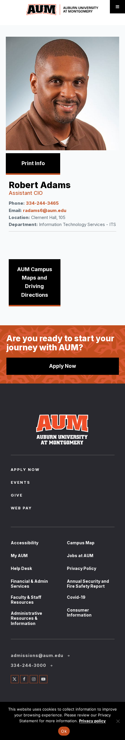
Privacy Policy (81, 568)
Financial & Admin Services (29, 584)
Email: (15, 210)
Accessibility (24, 542)
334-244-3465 (42, 203)
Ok (64, 731)
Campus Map (80, 542)
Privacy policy (92, 720)
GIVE (17, 495)
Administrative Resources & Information (26, 618)
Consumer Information (79, 612)
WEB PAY (21, 508)
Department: (23, 224)
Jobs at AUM (80, 555)
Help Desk (21, 568)
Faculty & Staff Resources (26, 600)
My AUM (19, 555)
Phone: (17, 203)
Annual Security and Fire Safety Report (88, 584)
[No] (118, 721)
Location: (19, 217)
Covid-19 (76, 597)
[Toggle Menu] (117, 6)
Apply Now (62, 366)
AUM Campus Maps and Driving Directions (34, 282)
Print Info (33, 163)
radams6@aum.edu (44, 210)
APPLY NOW (25, 470)
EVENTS (20, 483)
